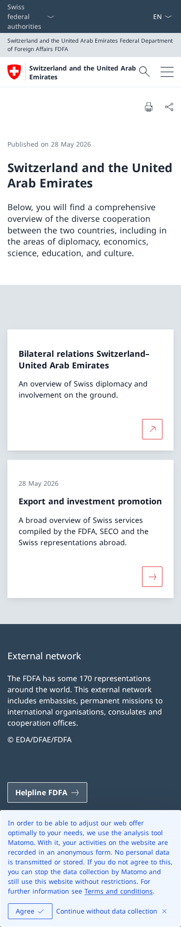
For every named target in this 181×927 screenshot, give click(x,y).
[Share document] (169, 107)
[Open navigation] (167, 72)
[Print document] (148, 107)
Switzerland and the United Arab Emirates (82, 72)
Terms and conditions (118, 891)
